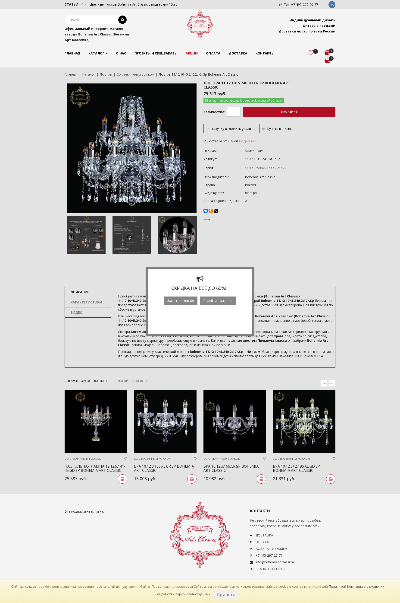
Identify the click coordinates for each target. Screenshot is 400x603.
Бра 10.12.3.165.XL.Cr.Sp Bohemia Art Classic (164, 468)
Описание (80, 292)
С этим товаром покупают (86, 381)
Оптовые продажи (319, 25)
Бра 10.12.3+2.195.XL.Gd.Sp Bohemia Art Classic (296, 468)
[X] (216, 211)
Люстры (106, 74)
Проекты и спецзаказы (155, 53)
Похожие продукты (130, 381)
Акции (192, 53)
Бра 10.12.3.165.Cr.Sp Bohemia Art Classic (231, 468)
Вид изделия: (213, 193)
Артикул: (210, 159)
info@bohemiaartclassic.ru (275, 562)
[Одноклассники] (211, 211)
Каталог (96, 53)
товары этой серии (271, 168)
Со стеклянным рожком (135, 74)
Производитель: (216, 177)
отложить (233, 128)
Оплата (213, 53)
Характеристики (86, 302)
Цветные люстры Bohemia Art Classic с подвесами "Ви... (133, 4)
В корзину (289, 112)
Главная (72, 53)
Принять (226, 594)
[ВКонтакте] (205, 211)
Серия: (208, 168)
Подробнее (248, 141)
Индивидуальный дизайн (312, 20)
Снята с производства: (221, 200)
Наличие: (210, 151)
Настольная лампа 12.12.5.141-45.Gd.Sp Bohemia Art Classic (95, 468)
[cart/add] (122, 479)
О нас (121, 53)
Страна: (209, 185)
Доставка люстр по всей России (307, 31)
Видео (76, 312)
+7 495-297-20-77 (304, 4)
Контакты (265, 53)
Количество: (214, 112)
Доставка (238, 53)
